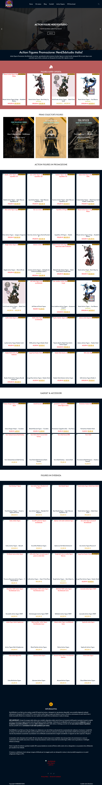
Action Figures (60, 4)
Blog (45, 4)
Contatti (51, 4)
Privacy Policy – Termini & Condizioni (51, 776)
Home (31, 4)
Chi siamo (38, 4)
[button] (98, 4)
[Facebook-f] (48, 773)
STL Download (71, 4)
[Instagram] (51, 773)
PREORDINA (19, 140)
